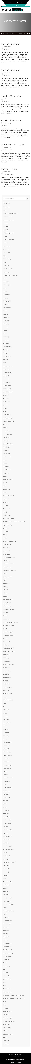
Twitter (19, 1062)
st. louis (5, 917)
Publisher (5, 797)
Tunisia (5, 972)
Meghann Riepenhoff (8, 635)
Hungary (5, 528)
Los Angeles (6, 602)
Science (5, 852)
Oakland (5, 709)
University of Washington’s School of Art (13, 998)
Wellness (5, 1031)
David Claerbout (7, 418)
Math (4, 628)
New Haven (5, 680)
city (4, 362)
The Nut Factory (7, 953)
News (4, 697)
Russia (4, 826)
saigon (4, 833)
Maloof (5, 615)
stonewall (5, 927)
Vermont (5, 1014)
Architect (5, 252)
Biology (5, 298)
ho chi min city (6, 515)
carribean (5, 343)
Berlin (4, 288)
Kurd (4, 573)
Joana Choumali (7, 544)
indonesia (5, 531)
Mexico (4, 638)
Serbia (4, 878)
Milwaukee (5, 654)
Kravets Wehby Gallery (8, 570)
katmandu (5, 560)
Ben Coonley (6, 285)
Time (4, 962)
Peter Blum (5, 739)
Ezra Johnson (6, 469)
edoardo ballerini (7, 444)
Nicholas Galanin (7, 700)
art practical (6, 259)
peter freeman (6, 742)
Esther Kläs (6, 466)
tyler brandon (6, 979)
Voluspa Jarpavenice (8, 1021)
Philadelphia (6, 752)
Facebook (13, 1062)
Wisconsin (5, 1037)
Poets (4, 774)
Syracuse (5, 937)
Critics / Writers (7, 392)
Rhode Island (6, 820)
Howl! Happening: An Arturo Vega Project (13, 521)
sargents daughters (8, 849)
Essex (4, 463)
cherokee (5, 349)
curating (5, 395)
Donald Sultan (6, 434)
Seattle (5, 872)
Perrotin (5, 735)
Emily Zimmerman (10, 44)
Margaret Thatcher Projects (10, 622)
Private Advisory (7, 787)
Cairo (4, 333)
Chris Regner (6, 356)
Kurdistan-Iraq (6, 577)
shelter (4, 888)
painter (5, 716)
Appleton (5, 249)
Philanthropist (6, 755)
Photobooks (6, 758)
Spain (4, 907)
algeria (4, 223)
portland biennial (7, 778)
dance (4, 408)
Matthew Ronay (7, 632)
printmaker (6, 781)
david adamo (6, 414)
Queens (5, 800)
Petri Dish (5, 748)
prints (4, 784)
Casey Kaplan (6, 346)
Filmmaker (5, 489)
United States (6, 992)
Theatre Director (7, 956)
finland (4, 492)
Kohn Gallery (6, 567)
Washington (6, 1024)
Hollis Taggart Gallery (8, 518)
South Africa (6, 901)
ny (3, 703)
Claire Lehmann (7, 366)
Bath (4, 278)
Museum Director (7, 664)
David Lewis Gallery (7, 421)
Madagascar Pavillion (8, 609)
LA (3, 580)
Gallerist (5, 499)
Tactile (4, 940)
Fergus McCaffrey (7, 479)
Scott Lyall (5, 855)
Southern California (8, 904)
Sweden (5, 933)
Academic (5, 207)
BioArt (4, 291)
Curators (5, 401)
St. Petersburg (6, 920)
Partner (5, 729)
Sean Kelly (5, 865)
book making (6, 307)
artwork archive (7, 268)
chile (4, 353)
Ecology (5, 440)
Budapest (5, 324)
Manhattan (6, 619)
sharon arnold (6, 881)
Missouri (5, 658)
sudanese (5, 930)
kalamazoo (6, 551)
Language (5, 583)
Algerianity (5, 226)
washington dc (6, 1027)
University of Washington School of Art (13, 995)
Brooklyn (5, 317)
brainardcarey (7, 46)
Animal (4, 242)
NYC (4, 706)
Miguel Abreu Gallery (8, 651)
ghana (4, 505)
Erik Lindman (6, 457)
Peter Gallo (5, 745)
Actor (4, 210)
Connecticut (6, 382)
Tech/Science (6, 946)
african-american (7, 217)
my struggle (6, 671)
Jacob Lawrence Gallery (8, 541)
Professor (5, 791)
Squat (4, 914)
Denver (4, 427)
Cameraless (6, 340)
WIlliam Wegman (7, 1034)
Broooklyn (5, 320)
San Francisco (6, 836)
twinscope (5, 975)
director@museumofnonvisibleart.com (16, 1059)
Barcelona (5, 272)
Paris (4, 726)
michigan (5, 645)
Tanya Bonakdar (7, 943)
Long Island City (7, 599)
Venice (4, 1008)
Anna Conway (6, 246)
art (3, 255)
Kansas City (6, 554)
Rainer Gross (6, 810)
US (3, 1001)
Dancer (4, 411)
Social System (6, 898)
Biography (5, 294)
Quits (4, 807)
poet (4, 771)
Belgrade (5, 281)
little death (6, 593)
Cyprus (4, 405)
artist (4, 262)
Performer (5, 732)
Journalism (5, 547)
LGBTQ (4, 589)
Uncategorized (6, 988)
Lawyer (4, 586)
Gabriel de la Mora (7, 495)
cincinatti (5, 359)
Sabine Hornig (6, 829)
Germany (5, 502)
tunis (4, 969)
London (5, 596)
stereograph (6, 924)
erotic (4, 460)
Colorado (5, 375)
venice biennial (6, 1011)
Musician (5, 667)
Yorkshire (5, 1040)
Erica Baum (6, 453)
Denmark (5, 424)
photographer (6, 765)
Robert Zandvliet (7, 823)
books (4, 311)
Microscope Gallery (7, 648)
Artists (4, 265)
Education (5, 447)
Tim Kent (5, 959)
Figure (4, 482)
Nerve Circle (6, 674)
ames (4, 236)
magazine (5, 612)
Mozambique (6, 661)
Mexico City (6, 641)
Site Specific (6, 894)
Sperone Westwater (8, 911)
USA (4, 1005)
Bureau (4, 327)
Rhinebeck (5, 817)
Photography (6, 768)
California (5, 337)
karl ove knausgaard (8, 557)
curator (5, 398)
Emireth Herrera (9, 169)
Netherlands (6, 677)
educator (5, 450)
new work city (6, 687)
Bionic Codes (6, 301)
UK (3, 985)
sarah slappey (6, 846)
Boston (4, 314)
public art (5, 794)
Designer (5, 431)
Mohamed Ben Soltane (12, 144)
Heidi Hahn (5, 508)
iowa (4, 534)
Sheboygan (6, 885)
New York (5, 690)
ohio (4, 713)
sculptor (5, 859)
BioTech (5, 304)
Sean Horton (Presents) (8, 862)
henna (4, 512)
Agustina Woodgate (8, 220)
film (4, 486)
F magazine (6, 473)
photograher (6, 761)
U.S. (4, 982)
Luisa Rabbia (6, 606)
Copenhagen (6, 388)
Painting (5, 719)
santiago (5, 842)
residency (5, 813)
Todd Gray (5, 966)
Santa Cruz (6, 839)
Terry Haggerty (7, 949)
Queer (4, 804)
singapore (5, 891)
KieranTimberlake (7, 564)
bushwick (5, 330)
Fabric (4, 476)
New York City (6, 693)
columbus (5, 379)
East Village (6, 437)
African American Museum (9, 213)
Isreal (4, 538)
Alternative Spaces (7, 233)
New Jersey (5, 684)
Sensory (5, 875)
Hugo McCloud (6, 525)
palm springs (6, 722)
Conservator (6, 385)
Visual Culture (6, 1018)
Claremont (5, 369)
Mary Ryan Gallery (7, 625)
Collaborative (6, 372)
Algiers (4, 229)
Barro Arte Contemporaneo (10, 275)
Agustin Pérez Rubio (11, 96)
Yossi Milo (5, 1044)
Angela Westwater (7, 239)
